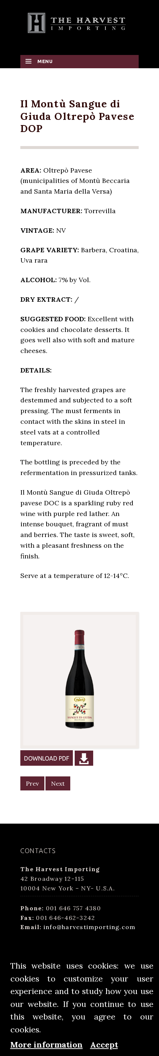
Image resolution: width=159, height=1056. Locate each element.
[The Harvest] (79, 22)
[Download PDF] (84, 758)
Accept (104, 1044)
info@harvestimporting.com (90, 927)
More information (46, 1044)
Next (58, 783)
